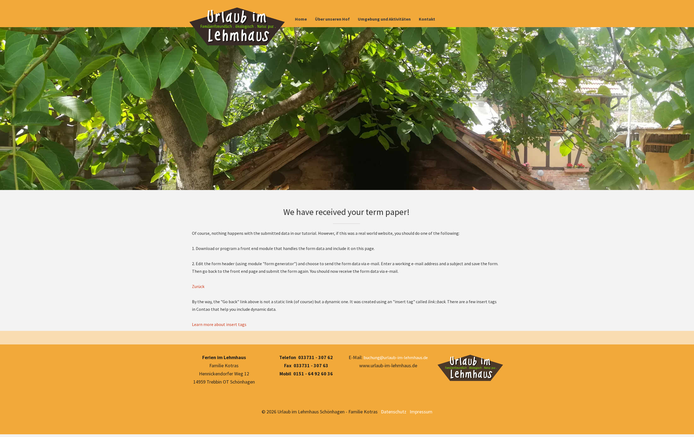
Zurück (198, 286)
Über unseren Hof (332, 19)
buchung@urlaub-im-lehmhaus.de (396, 357)
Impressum (421, 411)
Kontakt (427, 19)
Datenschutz (392, 411)
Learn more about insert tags (219, 324)
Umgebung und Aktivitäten (384, 19)
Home (301, 19)
